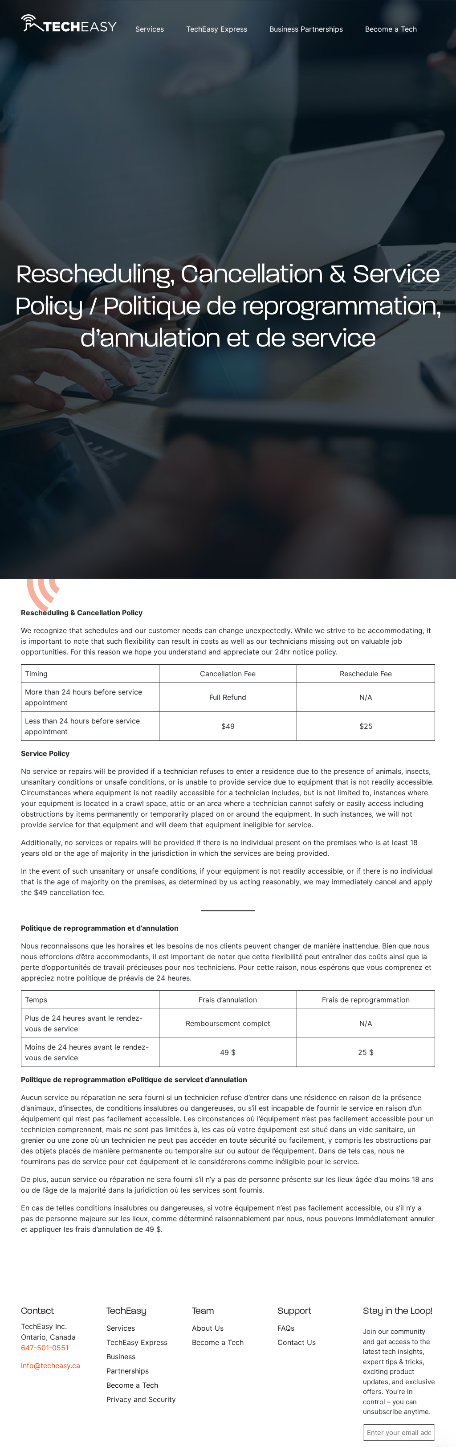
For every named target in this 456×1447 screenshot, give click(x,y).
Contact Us (296, 1342)
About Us (208, 1328)
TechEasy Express (216, 29)
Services (149, 29)
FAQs (285, 1328)
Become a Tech (391, 29)
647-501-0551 (45, 1347)
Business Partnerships (306, 29)
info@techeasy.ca (50, 1365)
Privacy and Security (141, 1399)
